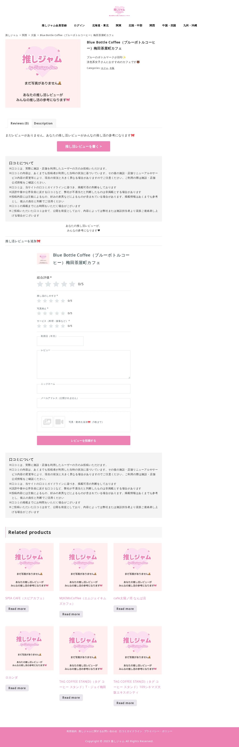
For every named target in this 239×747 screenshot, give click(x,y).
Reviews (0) (20, 123)
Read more (17, 609)
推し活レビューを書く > (83, 146)
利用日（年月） (49, 336)
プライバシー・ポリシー (158, 731)
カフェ (104, 68)
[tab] (19, 123)
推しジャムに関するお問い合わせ (98, 731)
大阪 (112, 68)
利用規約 (72, 731)
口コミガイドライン (130, 731)
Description (43, 123)
